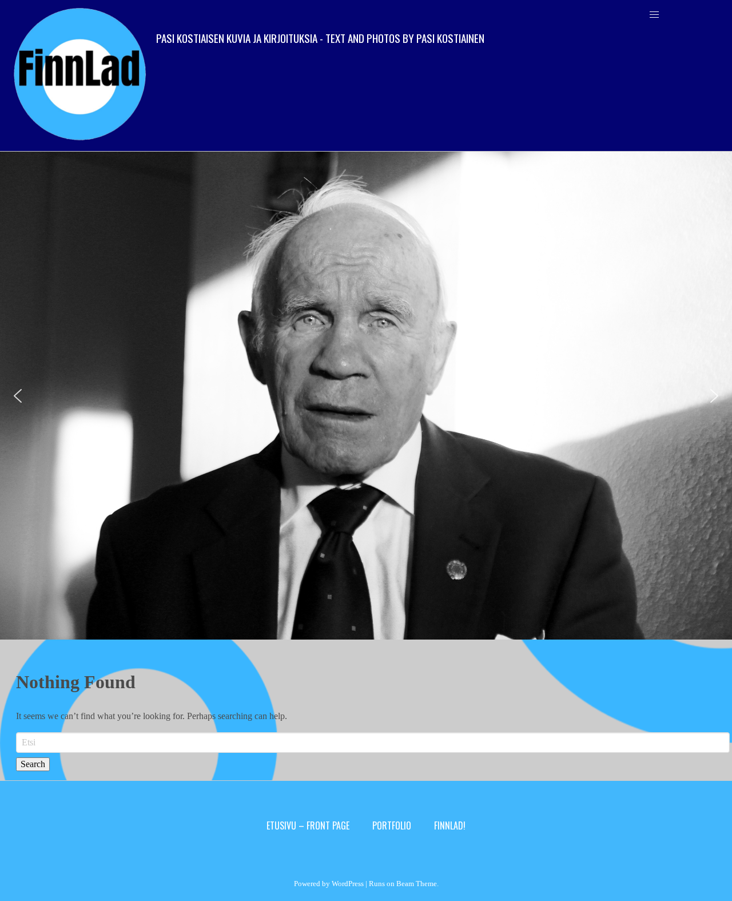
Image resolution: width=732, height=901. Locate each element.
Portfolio (391, 825)
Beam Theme (416, 883)
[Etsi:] (373, 742)
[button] (18, 396)
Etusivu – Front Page (307, 825)
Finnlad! (450, 825)
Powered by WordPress (329, 883)
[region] (366, 396)
